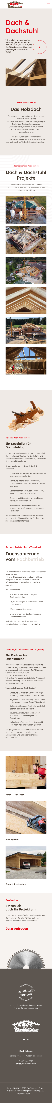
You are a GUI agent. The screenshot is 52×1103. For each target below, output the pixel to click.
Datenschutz (33, 1091)
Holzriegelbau (12, 839)
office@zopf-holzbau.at (26, 1064)
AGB (42, 1091)
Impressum (22, 1093)
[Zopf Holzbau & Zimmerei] (15, 4)
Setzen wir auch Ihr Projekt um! (21, 907)
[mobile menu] (48, 4)
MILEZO (31, 1093)
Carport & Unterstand (16, 884)
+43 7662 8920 (27, 1061)
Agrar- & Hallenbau (15, 794)
